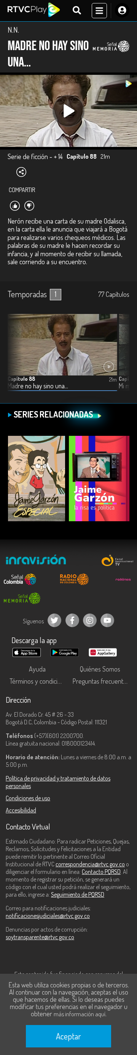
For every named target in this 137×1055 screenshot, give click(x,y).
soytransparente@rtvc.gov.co (40, 937)
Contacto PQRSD (101, 871)
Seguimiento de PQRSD (77, 894)
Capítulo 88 (21, 378)
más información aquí (79, 1014)
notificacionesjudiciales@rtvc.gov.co (48, 915)
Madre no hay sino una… (38, 386)
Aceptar (68, 1036)
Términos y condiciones (39, 681)
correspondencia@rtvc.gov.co (90, 864)
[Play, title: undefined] (69, 111)
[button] (120, 358)
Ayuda (37, 669)
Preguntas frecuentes (100, 681)
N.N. (13, 30)
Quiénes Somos (100, 669)
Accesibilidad (21, 810)
